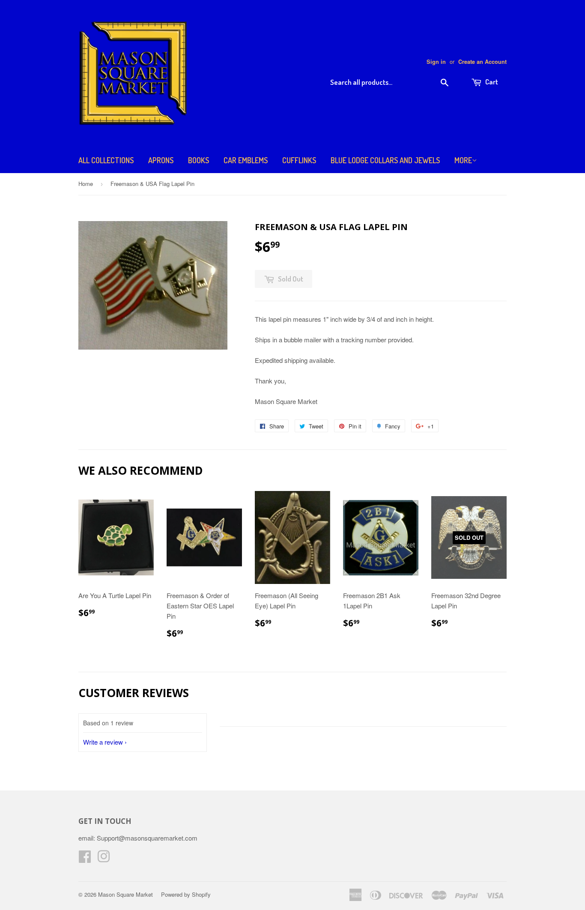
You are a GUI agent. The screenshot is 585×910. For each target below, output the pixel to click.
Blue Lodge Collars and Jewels (385, 160)
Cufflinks (299, 160)
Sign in (436, 62)
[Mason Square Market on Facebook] (84, 858)
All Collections (106, 160)
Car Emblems (246, 160)
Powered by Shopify (186, 894)
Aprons (160, 160)
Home (85, 184)
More (463, 160)
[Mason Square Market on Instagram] (103, 858)
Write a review (103, 741)
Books (198, 160)
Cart (491, 81)
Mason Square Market (125, 894)
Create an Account (482, 62)
